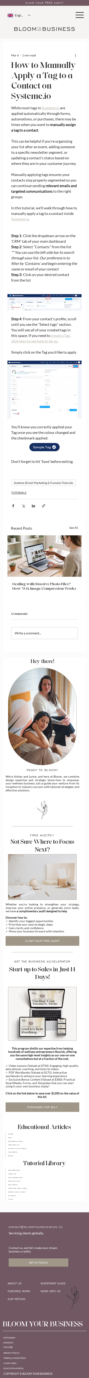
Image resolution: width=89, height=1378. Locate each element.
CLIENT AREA (10, 1363)
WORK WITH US (50, 1291)
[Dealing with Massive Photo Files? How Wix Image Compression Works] (44, 556)
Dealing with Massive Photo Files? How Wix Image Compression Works (44, 586)
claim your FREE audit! (44, 3)
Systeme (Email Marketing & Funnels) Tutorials (43, 483)
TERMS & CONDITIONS (15, 1358)
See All (73, 527)
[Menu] (79, 15)
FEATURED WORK (19, 1291)
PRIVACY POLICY (12, 1353)
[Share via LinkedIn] (33, 506)
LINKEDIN (8, 1342)
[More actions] (75, 55)
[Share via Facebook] (13, 506)
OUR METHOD (16, 1299)
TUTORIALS (18, 492)
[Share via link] (44, 506)
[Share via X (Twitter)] (23, 506)
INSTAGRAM (9, 1337)
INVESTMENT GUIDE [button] (53, 1283)
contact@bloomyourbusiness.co (36, 1227)
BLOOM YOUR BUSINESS (43, 1324)
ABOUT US (15, 1283)
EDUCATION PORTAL (14, 1368)
